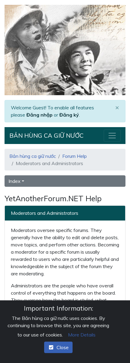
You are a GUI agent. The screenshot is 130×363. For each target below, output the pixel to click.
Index (14, 181)
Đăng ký (69, 115)
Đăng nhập (39, 115)
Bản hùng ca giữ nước (46, 135)
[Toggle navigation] (112, 136)
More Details (82, 335)
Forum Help (74, 156)
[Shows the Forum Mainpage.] (65, 50)
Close (61, 347)
